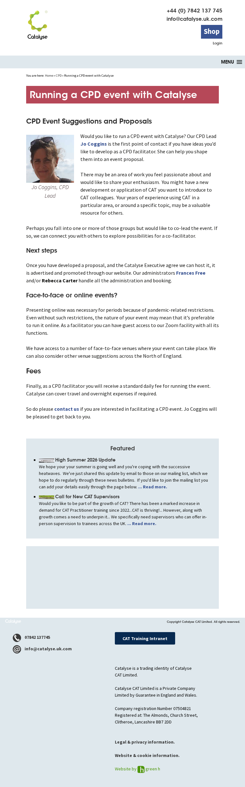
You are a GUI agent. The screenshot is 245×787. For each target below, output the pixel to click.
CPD (59, 75)
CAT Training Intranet (144, 638)
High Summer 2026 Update (85, 460)
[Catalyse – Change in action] (37, 22)
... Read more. (152, 487)
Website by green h (137, 769)
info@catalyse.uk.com (194, 19)
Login (217, 43)
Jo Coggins (93, 144)
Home (49, 75)
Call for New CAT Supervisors (87, 497)
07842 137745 (37, 637)
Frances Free (190, 273)
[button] (227, 62)
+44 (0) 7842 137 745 (194, 10)
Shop (211, 31)
